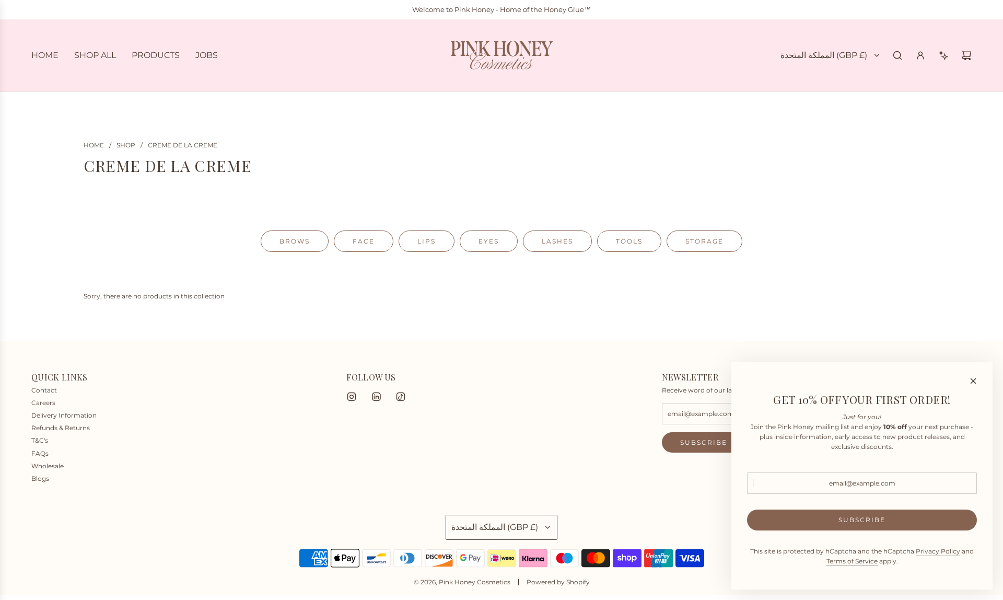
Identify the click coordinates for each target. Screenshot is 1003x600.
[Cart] (966, 55)
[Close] (973, 381)
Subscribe (703, 442)
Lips (426, 241)
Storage (704, 241)
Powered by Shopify (558, 582)
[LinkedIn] (376, 396)
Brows (294, 241)
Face (364, 241)
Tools (629, 241)
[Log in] (920, 55)
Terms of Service (852, 561)
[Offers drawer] (943, 55)
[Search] (897, 55)
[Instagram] (351, 396)
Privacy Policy (938, 551)
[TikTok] (400, 396)
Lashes (557, 241)
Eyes (489, 241)
